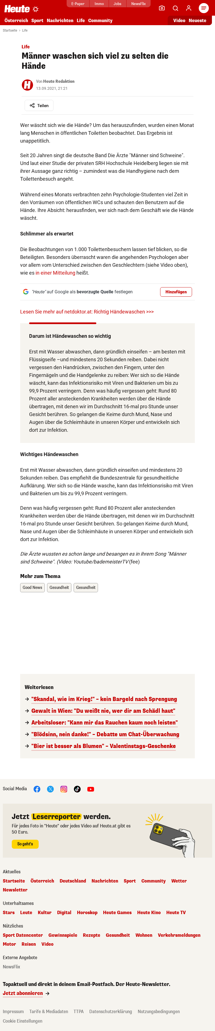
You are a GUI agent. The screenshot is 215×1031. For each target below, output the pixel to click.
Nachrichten (105, 881)
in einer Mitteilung (55, 273)
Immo (99, 3)
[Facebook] (37, 789)
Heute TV (176, 913)
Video (179, 20)
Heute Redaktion (58, 81)
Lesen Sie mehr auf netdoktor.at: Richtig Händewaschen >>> (87, 312)
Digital (64, 913)
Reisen (29, 944)
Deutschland (73, 881)
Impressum (13, 1012)
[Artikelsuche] (175, 8)
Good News (32, 587)
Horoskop (87, 913)
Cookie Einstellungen (22, 1021)
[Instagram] (63, 789)
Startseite (10, 30)
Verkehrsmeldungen (179, 935)
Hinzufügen (176, 292)
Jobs (117, 3)
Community (100, 20)
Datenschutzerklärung (110, 1012)
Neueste (197, 20)
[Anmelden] (188, 8)
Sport (37, 20)
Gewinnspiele (62, 935)
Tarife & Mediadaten (48, 1012)
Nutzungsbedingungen (159, 1012)
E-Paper (78, 3)
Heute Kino (149, 913)
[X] (50, 789)
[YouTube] (90, 789)
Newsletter (15, 890)
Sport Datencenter (23, 935)
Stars (9, 913)
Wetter (179, 881)
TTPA (79, 1012)
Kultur (45, 913)
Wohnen (143, 935)
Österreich (16, 20)
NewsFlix (138, 3)
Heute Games (117, 913)
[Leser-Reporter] (161, 8)
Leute (26, 913)
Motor (9, 944)
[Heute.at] (17, 8)
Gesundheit (59, 587)
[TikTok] (77, 789)
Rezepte (91, 935)
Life (81, 20)
